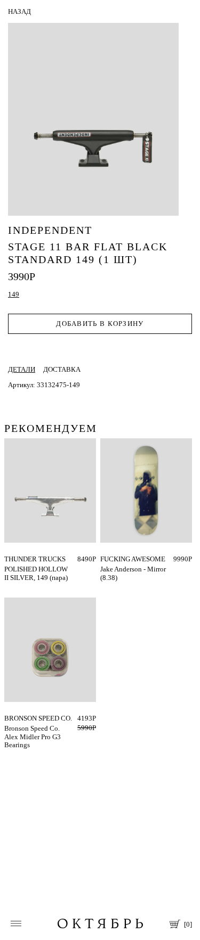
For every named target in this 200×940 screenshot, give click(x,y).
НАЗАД (19, 11)
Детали (21, 369)
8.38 (106, 559)
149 (9, 559)
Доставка (62, 369)
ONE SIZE (19, 718)
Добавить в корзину (99, 324)
